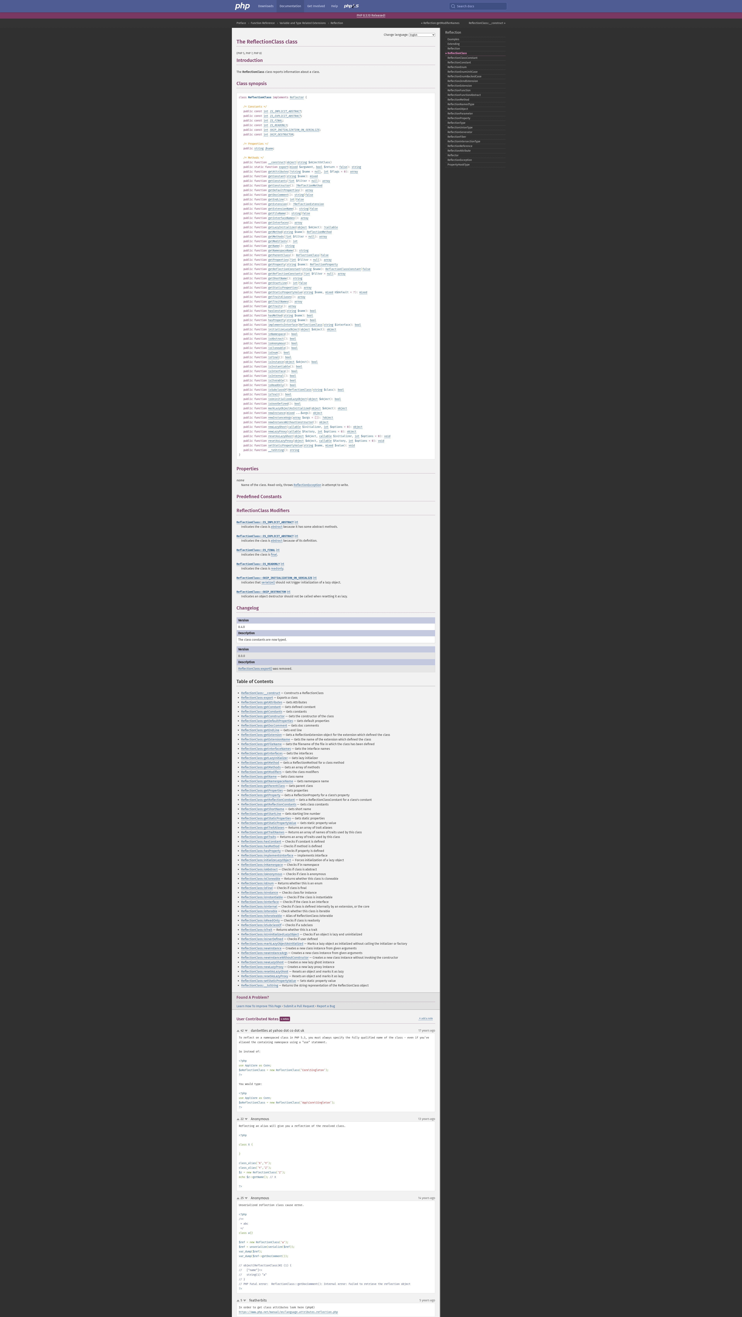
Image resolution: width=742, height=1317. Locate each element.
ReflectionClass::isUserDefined (262, 939)
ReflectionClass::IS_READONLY (258, 564)
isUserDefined (278, 403)
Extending (453, 44)
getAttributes (278, 171)
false (343, 167)
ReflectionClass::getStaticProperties (266, 818)
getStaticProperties (283, 287)
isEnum (272, 352)
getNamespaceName (280, 250)
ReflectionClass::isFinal (257, 888)
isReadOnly (276, 385)
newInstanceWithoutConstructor (290, 422)
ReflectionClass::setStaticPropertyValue (268, 981)
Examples (453, 39)
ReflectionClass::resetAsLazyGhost (264, 971)
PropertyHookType (459, 164)
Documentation (290, 6)
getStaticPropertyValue (285, 292)
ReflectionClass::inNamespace (262, 865)
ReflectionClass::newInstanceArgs (264, 953)
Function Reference (263, 23)
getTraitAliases (279, 297)
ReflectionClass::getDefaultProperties (267, 721)
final (274, 554)
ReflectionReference (460, 146)
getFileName (276, 213)
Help (334, 6)
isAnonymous (276, 343)
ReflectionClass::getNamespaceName (267, 781)
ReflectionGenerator (460, 132)
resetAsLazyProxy (280, 440)
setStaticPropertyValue (285, 445)
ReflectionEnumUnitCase (463, 71)
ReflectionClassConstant (343, 269)
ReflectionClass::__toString (259, 985)
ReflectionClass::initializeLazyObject (266, 860)
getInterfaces (278, 222)
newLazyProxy (277, 431)
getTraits (275, 306)
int (266, 111)
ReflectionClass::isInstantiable (262, 897)
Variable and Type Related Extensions (303, 23)
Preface (241, 23)
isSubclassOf (277, 389)
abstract (277, 527)
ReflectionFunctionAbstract (464, 95)
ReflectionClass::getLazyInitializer (264, 758)
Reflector (297, 97)
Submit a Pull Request (299, 1006)
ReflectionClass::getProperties (262, 790)
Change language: (396, 35)
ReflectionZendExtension (463, 81)
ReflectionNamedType (461, 104)
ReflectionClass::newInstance (261, 948)
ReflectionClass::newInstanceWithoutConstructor (275, 957)
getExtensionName (280, 208)
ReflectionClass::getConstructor (263, 716)
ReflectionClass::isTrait (256, 930)
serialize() (268, 582)
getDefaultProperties (283, 190)
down (246, 1031)
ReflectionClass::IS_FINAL (256, 550)
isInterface (276, 371)
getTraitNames (278, 301)
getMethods (276, 236)
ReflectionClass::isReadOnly (260, 920)
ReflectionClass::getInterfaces (262, 753)
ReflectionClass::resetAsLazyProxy (264, 976)
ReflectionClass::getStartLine (261, 814)
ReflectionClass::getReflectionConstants (268, 804)
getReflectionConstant (284, 269)
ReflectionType (456, 123)
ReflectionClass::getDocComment (264, 725)
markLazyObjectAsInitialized (289, 408)
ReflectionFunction (459, 90)
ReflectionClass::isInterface (260, 902)
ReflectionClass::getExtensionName (265, 739)
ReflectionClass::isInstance (259, 892)
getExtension (277, 204)
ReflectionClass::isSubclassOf (261, 925)
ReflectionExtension (309, 204)
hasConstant (276, 311)
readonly (277, 568)
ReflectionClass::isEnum (257, 883)
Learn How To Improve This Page (259, 1006)
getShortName (277, 278)
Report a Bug (326, 1006)
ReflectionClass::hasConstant (261, 841)
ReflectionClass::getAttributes (261, 702)
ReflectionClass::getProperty (260, 795)
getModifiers (277, 241)
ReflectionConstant (459, 62)
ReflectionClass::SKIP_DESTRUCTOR (261, 592)
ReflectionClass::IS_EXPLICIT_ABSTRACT (265, 536)
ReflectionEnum (457, 67)
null (318, 171)
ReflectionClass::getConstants (261, 711)
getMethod (275, 232)
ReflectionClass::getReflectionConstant (268, 800)
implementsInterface (283, 324)
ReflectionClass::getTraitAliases (262, 827)
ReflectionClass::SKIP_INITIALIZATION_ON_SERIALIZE (274, 578)
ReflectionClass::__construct (260, 693)
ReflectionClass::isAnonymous (261, 874)
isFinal (273, 357)
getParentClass (279, 255)
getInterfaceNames (281, 218)
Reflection (337, 23)
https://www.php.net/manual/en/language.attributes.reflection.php (288, 1312)
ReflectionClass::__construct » (487, 23)
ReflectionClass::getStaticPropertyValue (268, 823)
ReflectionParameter (460, 113)
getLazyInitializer (282, 227)
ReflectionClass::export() (255, 668)
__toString (276, 450)
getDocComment (278, 194)
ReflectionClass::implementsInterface (267, 855)
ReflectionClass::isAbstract (259, 869)
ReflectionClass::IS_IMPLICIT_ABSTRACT (265, 522)
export (283, 167)
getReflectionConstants (285, 273)
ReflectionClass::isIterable (259, 911)
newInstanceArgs (279, 417)
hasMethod (275, 315)
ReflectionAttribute (459, 150)
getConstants (277, 181)
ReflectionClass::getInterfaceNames (266, 749)
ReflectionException (307, 485)
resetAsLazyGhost (280, 436)
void (387, 436)
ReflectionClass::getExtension (261, 735)
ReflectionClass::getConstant (261, 707)
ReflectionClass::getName (259, 776)
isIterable (276, 380)
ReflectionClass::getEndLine (260, 730)
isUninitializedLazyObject (287, 399)
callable (331, 227)
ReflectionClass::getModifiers (261, 772)
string (259, 148)
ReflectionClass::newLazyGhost (262, 962)
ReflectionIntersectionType (464, 141)
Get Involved (316, 6)
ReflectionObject (458, 109)
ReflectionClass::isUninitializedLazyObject (270, 934)
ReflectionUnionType (460, 127)
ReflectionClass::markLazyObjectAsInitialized (272, 943)
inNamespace (276, 334)
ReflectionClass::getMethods (261, 767)
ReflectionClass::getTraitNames (262, 832)
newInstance (276, 413)
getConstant (276, 176)
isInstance (276, 362)
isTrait (273, 394)
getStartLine (277, 283)
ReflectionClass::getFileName (261, 744)
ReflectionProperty (324, 264)
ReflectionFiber (457, 136)
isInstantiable (279, 366)
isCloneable (276, 348)
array (354, 171)
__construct (276, 162)
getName (273, 246)
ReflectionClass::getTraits (258, 837)
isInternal (276, 376)
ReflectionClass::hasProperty (261, 851)
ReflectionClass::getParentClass (263, 786)
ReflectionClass (307, 255)
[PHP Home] (242, 6)
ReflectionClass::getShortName (262, 809)
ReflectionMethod (310, 185)
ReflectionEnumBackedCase (465, 76)
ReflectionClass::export (257, 697)
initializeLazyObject (283, 329)
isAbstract (276, 338)
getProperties (278, 259)
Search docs (465, 6)
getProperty (276, 264)
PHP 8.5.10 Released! (371, 15)
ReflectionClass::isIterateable (261, 916)
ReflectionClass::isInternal (259, 906)
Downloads (265, 6)
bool (319, 167)
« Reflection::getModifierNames (440, 23)
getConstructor (279, 185)
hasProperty (276, 320)
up (239, 1031)
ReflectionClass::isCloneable (260, 879)
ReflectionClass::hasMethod (260, 846)
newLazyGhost (277, 427)
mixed (294, 167)
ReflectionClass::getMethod (260, 762)
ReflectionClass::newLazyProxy (262, 967)
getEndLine (276, 199)
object (291, 162)
